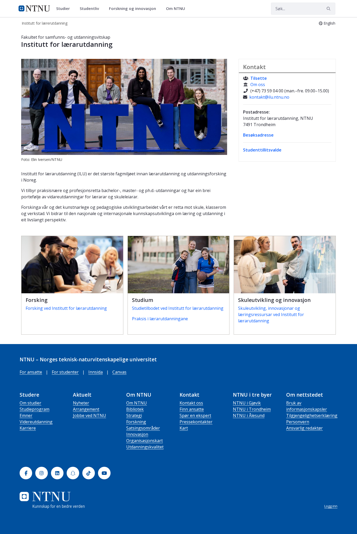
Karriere (28, 428)
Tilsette (258, 78)
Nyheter (81, 403)
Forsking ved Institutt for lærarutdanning (66, 308)
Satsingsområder (143, 428)
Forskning (136, 422)
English (329, 23)
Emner (26, 415)
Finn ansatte (192, 409)
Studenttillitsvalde (262, 150)
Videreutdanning (36, 422)
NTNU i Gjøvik (247, 403)
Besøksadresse (258, 135)
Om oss (257, 84)
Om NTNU (136, 403)
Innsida (95, 372)
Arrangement (86, 409)
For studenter (65, 372)
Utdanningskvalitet (145, 447)
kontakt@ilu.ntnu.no (269, 97)
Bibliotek (135, 409)
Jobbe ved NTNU (89, 415)
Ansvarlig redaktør (304, 428)
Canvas (119, 372)
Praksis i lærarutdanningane (160, 319)
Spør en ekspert (195, 415)
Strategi (134, 415)
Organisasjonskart (144, 440)
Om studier (30, 403)
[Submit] (329, 8)
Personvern (297, 422)
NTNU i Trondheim (252, 409)
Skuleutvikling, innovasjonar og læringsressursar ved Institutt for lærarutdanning (271, 314)
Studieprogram (34, 409)
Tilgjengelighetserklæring (311, 415)
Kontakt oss (191, 403)
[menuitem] (65, 8)
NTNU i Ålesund (248, 415)
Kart (184, 428)
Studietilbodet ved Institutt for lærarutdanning (177, 308)
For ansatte (31, 372)
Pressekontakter (196, 422)
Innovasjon (137, 434)
